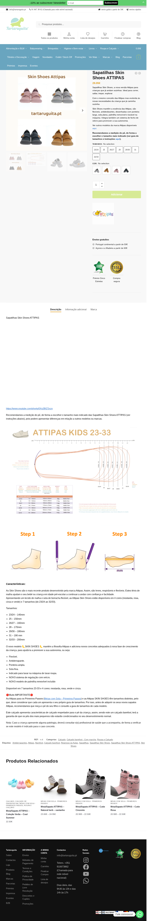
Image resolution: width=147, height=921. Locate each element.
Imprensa (10, 893)
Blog (139, 38)
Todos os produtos (49, 38)
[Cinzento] (96, 170)
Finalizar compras (123, 38)
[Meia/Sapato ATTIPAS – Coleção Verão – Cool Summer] (21, 783)
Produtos (10, 870)
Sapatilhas (84, 743)
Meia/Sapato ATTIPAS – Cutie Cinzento (90, 808)
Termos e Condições (27, 870)
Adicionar (116, 194)
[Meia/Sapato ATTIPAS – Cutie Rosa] (126, 783)
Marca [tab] (94, 309)
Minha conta (69, 38)
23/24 (96, 150)
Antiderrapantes (19, 743)
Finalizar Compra (45, 873)
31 (135, 150)
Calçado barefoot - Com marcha (81, 739)
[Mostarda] (106, 170)
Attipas (31, 743)
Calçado (62, 739)
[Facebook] (86, 867)
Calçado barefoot (52, 743)
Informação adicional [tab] (76, 309)
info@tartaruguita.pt (67, 855)
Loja (8, 865)
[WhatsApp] (86, 880)
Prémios (10, 888)
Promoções (27, 904)
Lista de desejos (87, 38)
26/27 (112, 150)
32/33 (96, 157)
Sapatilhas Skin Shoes (100, 743)
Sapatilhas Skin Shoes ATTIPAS (125, 743)
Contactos (11, 860)
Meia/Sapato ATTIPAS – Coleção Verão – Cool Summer (17, 814)
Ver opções (21, 827)
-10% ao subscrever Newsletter (48, 2)
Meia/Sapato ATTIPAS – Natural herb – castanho (53, 808)
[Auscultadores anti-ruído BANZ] (139, 73)
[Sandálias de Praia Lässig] (136, 73)
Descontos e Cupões (28, 897)
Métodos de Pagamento (27, 862)
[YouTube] (86, 873)
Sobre (9, 855)
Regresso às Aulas (69, 743)
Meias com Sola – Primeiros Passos (62, 698)
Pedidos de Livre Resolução (27, 887)
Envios (25, 855)
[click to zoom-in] (46, 110)
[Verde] (126, 170)
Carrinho (105, 38)
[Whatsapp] (140, 914)
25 (104, 150)
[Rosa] (116, 170)
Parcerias (10, 883)
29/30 (127, 150)
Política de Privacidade (27, 878)
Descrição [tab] (55, 309)
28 (120, 150)
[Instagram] (86, 860)
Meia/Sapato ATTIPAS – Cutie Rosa (125, 808)
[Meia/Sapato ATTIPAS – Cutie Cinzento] (91, 783)
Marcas (9, 878)
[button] (102, 183)
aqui (94, 128)
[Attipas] (103, 214)
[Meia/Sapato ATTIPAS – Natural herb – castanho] (56, 783)
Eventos (10, 898)
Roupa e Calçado (105, 739)
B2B (8, 903)
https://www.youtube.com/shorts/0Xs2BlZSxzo (29, 408)
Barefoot (39, 743)
